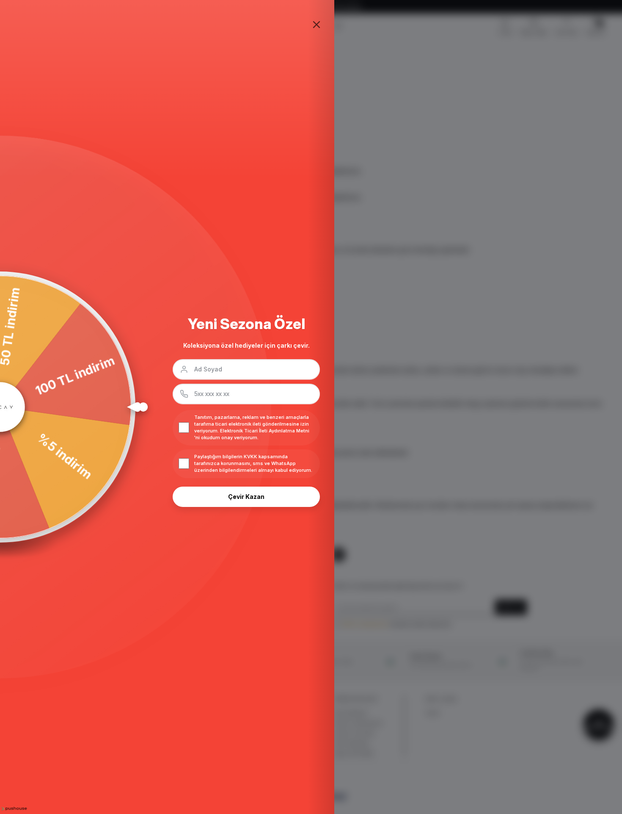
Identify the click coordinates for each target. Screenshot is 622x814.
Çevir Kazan (246, 496)
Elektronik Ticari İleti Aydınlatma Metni (264, 431)
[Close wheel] (316, 24)
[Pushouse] (13, 808)
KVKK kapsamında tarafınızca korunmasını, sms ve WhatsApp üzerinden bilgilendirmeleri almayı (245, 463)
